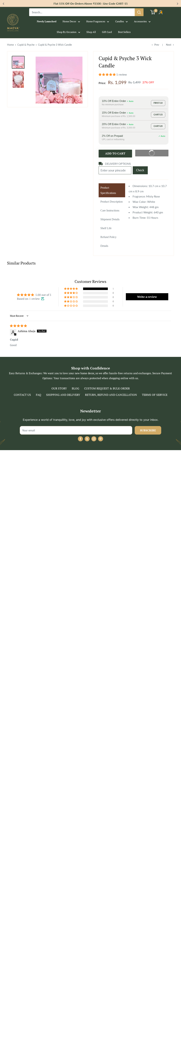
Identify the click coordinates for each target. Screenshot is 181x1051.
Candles (119, 21)
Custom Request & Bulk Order (107, 388)
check (140, 170)
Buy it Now (155, 152)
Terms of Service (154, 395)
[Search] (139, 12)
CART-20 (158, 126)
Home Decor (69, 21)
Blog (75, 388)
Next (168, 44)
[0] (153, 12)
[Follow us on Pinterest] (100, 438)
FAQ (38, 395)
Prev (156, 44)
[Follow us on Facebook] (80, 438)
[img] (18, 326)
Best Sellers (124, 32)
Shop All (91, 32)
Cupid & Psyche (25, 44)
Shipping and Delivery (63, 395)
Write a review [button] (147, 297)
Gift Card (107, 32)
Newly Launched (46, 21)
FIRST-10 (158, 103)
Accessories (140, 21)
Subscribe (148, 430)
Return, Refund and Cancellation (111, 395)
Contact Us (22, 395)
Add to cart (115, 153)
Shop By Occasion (66, 32)
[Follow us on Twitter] (87, 438)
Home (10, 44)
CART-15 (158, 114)
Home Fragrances (95, 21)
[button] (107, 74)
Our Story (59, 388)
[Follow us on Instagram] (93, 438)
